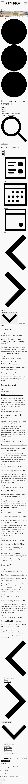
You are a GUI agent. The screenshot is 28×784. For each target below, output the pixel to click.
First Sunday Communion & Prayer (14, 445)
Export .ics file (8, 752)
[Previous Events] (15, 270)
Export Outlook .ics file (11, 754)
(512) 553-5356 (25, 758)
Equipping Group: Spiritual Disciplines (11, 416)
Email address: (4, 776)
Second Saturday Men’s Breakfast (13, 470)
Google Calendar (9, 744)
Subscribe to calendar (6, 722)
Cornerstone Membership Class (12, 544)
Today (3, 310)
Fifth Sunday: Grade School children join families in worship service (12, 341)
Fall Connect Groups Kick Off (12, 395)
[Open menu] (25, 3)
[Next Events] (15, 307)
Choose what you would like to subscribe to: (13, 767)
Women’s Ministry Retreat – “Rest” (13, 516)
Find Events (4, 143)
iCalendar (7, 746)
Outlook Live (8, 750)
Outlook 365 (8, 748)
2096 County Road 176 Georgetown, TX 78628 (22, 758)
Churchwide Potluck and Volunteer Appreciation (10, 363)
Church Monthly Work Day (11, 491)
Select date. (21, 323)
